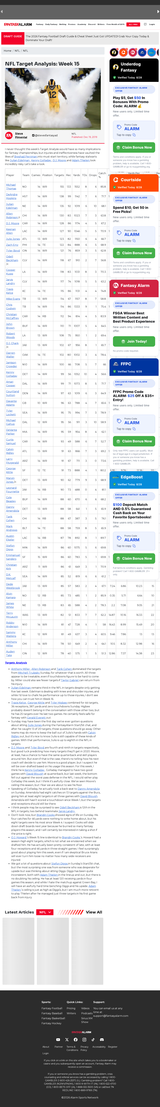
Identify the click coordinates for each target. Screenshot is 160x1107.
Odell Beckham (70, 807)
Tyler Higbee (59, 702)
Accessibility (99, 1046)
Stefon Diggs (59, 863)
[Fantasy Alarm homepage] (18, 24)
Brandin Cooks (46, 815)
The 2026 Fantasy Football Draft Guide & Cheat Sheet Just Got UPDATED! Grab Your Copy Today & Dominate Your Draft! (87, 38)
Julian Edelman (20, 160)
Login (152, 24)
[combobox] (45, 912)
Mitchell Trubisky (29, 672)
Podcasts (86, 1013)
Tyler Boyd (13, 250)
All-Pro (133, 24)
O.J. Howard (19, 837)
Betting (62, 24)
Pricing (71, 1008)
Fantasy (39, 24)
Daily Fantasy (51, 24)
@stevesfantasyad (46, 135)
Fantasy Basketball (53, 1018)
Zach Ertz (12, 244)
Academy (82, 24)
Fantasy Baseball (52, 1013)
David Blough (34, 773)
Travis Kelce (19, 702)
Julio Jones (13, 238)
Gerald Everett (36, 717)
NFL (17, 50)
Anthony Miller (20, 669)
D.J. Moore (60, 160)
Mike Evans (13, 298)
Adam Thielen (81, 160)
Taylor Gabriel (70, 680)
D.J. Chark (12, 343)
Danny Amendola (89, 788)
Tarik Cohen (64, 669)
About (45, 1046)
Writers (101, 24)
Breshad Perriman (26, 156)
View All (94, 912)
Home (7, 50)
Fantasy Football (52, 1008)
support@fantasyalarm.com (110, 1015)
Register (112, 1046)
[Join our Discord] (145, 24)
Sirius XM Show (86, 1020)
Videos (85, 1008)
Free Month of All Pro (116, 24)
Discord (91, 24)
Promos (71, 24)
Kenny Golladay (41, 160)
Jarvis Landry (67, 811)
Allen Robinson (41, 669)
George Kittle (36, 702)
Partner (59, 1046)
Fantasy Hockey (51, 1023)
